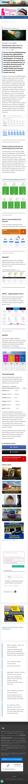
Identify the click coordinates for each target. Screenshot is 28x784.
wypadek (9, 748)
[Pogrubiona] (4, 557)
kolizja (10, 733)
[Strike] (9, 557)
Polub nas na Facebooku (10, 769)
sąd (25, 746)
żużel (6, 749)
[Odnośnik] (17, 557)
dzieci (19, 731)
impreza (2, 733)
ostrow (10, 50)
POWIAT (14, 43)
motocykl (9, 735)
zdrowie (21, 748)
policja (3, 740)
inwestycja (6, 733)
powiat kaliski (22, 740)
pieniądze (22, 738)
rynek (18, 743)
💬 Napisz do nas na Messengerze (11, 759)
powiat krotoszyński (5, 742)
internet (6, 540)
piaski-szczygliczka (15, 738)
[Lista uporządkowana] (10, 557)
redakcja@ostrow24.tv (16, 755)
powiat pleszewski (4, 743)
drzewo (16, 731)
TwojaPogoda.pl (6, 629)
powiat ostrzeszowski (21, 742)
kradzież (3, 735)
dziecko (22, 731)
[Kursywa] (6, 557)
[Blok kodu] (15, 557)
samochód (5, 746)
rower (16, 743)
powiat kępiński (12, 742)
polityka (8, 740)
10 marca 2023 (5, 50)
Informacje (5, 43)
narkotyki (12, 735)
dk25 (13, 731)
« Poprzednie (7, 591)
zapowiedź (15, 748)
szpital (22, 746)
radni (13, 743)
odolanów (17, 735)
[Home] (5, 21)
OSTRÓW (10, 43)
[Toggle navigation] (2, 17)
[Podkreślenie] (7, 557)
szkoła (19, 746)
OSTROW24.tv (17, 764)
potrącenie (16, 740)
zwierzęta (24, 747)
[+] (20, 556)
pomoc (12, 740)
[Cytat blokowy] (14, 557)
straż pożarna (13, 746)
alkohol (3, 731)
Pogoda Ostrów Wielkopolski (10, 627)
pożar (10, 743)
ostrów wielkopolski (12, 540)
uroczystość (3, 748)
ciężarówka (7, 731)
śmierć (2, 749)
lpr (5, 735)
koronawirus (15, 733)
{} (18, 556)
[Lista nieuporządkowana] (12, 557)
